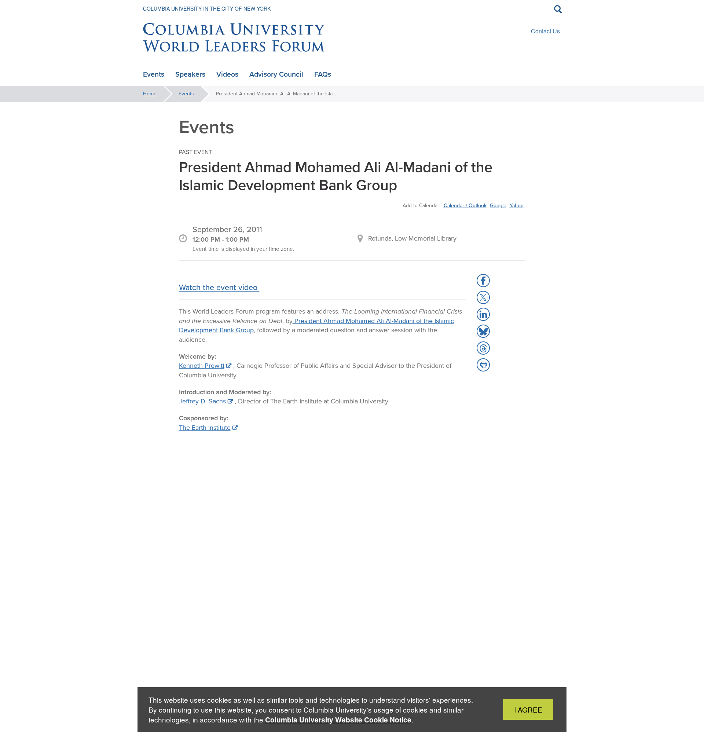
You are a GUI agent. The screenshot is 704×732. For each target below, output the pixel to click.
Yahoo (517, 205)
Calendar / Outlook (465, 205)
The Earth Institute (205, 427)
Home (150, 94)
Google (498, 205)
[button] (483, 280)
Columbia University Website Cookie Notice (338, 720)
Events (186, 94)
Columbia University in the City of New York (207, 8)
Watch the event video (219, 287)
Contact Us (545, 31)
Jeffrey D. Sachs (202, 401)
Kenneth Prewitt (201, 365)
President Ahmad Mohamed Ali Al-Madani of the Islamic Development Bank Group (316, 325)
